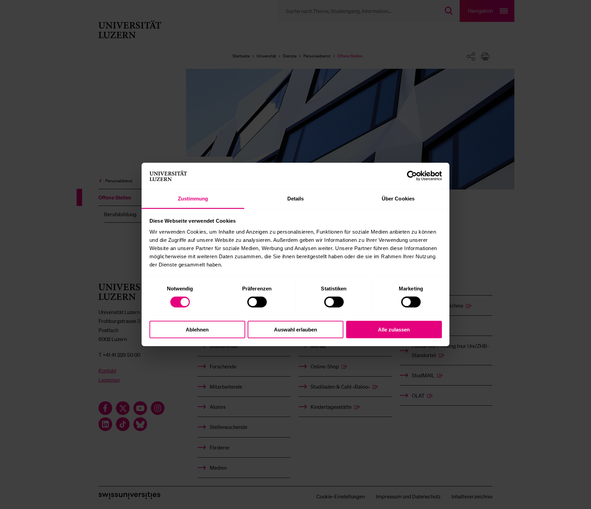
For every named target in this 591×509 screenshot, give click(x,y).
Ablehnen (197, 329)
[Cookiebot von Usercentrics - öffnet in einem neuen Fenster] (412, 176)
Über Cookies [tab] (398, 198)
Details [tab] (295, 198)
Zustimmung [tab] (193, 198)
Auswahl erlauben (295, 329)
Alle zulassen (394, 329)
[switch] (257, 302)
